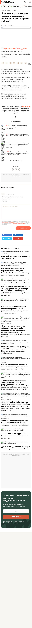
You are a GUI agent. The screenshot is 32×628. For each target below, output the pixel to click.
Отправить (23, 228)
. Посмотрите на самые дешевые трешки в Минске (16, 448)
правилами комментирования (19, 223)
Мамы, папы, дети (6, 323)
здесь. (16, 113)
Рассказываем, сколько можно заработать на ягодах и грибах (15, 367)
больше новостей (15, 160)
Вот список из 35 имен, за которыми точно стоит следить (16, 272)
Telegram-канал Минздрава (14, 49)
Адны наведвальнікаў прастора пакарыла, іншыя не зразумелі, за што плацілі (15, 385)
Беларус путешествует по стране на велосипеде (14, 436)
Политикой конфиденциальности (11, 523)
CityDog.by (26, 106)
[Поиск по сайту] (25, 2)
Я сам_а (3, 284)
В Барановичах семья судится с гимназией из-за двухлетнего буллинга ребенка (15, 331)
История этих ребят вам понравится (15, 290)
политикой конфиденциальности (8, 222)
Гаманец (3, 362)
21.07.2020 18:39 (9, 194)
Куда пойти (4, 253)
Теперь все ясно (5, 304)
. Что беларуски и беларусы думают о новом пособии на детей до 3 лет (15, 406)
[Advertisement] (16, 179)
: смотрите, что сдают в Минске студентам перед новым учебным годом (15, 350)
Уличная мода (5, 418)
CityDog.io (4, 25)
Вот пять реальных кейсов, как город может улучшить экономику (14, 310)
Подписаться (16, 517)
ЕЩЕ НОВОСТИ (16, 121)
